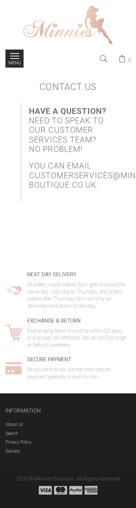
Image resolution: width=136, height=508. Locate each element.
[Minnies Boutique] (68, 24)
